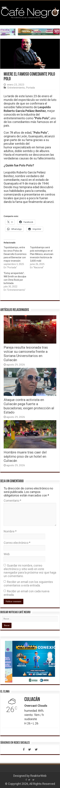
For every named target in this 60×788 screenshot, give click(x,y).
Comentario (12, 500)
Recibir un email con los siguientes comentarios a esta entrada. (28, 583)
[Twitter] (29, 749)
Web (7, 554)
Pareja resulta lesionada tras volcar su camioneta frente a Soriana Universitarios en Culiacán (26, 353)
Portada (30, 87)
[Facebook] (23, 749)
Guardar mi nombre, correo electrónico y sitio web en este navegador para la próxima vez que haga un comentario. (30, 571)
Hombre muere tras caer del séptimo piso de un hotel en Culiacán (25, 456)
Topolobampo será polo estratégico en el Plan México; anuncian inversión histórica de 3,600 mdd (41, 254)
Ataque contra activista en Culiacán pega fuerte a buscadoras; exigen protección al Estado (29, 406)
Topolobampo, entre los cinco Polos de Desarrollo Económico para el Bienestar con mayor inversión (15, 254)
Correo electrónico (17, 542)
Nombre (10, 531)
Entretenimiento (16, 87)
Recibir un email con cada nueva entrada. (26, 592)
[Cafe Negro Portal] (30, 12)
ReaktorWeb (38, 775)
